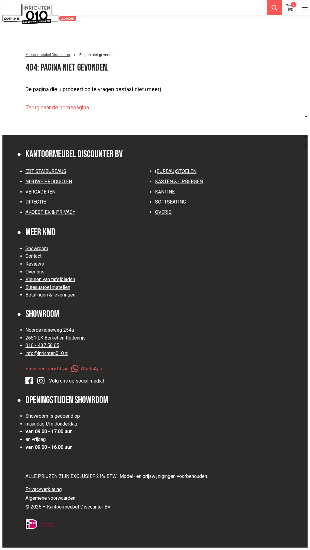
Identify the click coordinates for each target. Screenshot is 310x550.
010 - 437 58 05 (42, 345)
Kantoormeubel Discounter (47, 55)
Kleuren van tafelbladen (50, 279)
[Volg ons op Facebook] (29, 381)
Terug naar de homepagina (57, 107)
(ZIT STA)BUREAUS (45, 171)
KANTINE (165, 192)
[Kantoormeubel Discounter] (37, 14)
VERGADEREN (40, 192)
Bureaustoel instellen (47, 287)
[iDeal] (40, 524)
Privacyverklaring (43, 489)
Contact (33, 256)
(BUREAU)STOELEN (175, 171)
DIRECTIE (35, 202)
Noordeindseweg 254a (49, 330)
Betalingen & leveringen (50, 295)
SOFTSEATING (170, 202)
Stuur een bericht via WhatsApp (63, 369)
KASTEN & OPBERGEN (179, 181)
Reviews (34, 264)
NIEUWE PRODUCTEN (48, 181)
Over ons (35, 272)
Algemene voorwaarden (50, 498)
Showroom (36, 248)
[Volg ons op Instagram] (41, 381)
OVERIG (163, 212)
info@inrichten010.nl (46, 353)
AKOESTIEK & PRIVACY (50, 212)
